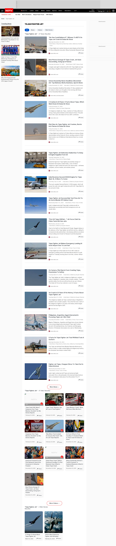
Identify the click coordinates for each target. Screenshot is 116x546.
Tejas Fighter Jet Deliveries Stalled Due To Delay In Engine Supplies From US (66, 154)
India (36, 10)
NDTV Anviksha (26, 14)
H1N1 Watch (49, 14)
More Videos (53, 503)
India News (52, 108)
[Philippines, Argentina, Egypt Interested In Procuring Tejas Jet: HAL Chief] (36, 323)
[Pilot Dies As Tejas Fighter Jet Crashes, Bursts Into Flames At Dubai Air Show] (36, 133)
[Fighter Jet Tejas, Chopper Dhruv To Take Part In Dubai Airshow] (36, 372)
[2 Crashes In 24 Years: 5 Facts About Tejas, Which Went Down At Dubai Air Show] (36, 110)
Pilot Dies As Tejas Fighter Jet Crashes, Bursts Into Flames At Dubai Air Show (65, 125)
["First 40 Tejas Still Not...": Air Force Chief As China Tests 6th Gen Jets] (36, 228)
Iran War (17, 14)
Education (68, 10)
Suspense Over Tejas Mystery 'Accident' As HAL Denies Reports (33, 435)
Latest (32, 10)
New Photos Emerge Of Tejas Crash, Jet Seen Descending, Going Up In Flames (65, 61)
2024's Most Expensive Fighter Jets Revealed (52, 535)
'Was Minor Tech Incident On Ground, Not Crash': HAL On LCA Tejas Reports (54, 435)
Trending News (6, 23)
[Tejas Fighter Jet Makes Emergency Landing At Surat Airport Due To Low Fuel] (36, 251)
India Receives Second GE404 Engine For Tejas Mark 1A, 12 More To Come (65, 178)
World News (52, 43)
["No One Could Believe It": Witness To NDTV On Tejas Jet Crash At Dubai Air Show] (36, 45)
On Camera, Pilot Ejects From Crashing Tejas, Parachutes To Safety (65, 271)
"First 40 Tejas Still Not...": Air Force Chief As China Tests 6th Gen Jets (64, 220)
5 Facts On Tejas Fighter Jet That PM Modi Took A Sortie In (66, 338)
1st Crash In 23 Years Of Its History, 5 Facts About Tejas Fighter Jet (66, 293)
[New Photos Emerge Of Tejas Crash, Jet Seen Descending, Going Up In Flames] (36, 67)
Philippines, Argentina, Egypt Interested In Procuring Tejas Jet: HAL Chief (63, 316)
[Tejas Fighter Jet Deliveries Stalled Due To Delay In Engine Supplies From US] (36, 162)
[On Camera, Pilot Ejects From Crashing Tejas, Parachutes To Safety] (36, 278)
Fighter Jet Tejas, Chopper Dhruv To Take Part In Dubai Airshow (66, 365)
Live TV (24, 10)
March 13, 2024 (29, 538)
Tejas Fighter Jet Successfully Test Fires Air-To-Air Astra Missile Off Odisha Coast (66, 199)
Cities (60, 10)
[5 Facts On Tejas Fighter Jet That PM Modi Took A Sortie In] (36, 345)
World (42, 10)
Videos (48, 10)
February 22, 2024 (50, 538)
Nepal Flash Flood (38, 14)
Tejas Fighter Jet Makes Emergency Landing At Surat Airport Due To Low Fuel (65, 244)
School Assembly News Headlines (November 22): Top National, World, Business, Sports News (66, 82)
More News (53, 387)
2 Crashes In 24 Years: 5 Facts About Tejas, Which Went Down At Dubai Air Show (66, 103)
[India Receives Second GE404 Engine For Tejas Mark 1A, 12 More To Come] (36, 184)
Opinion (54, 10)
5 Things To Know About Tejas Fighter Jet (32, 535)
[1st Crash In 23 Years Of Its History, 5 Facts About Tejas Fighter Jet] (36, 301)
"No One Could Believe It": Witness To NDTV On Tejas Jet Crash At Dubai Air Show (65, 38)
